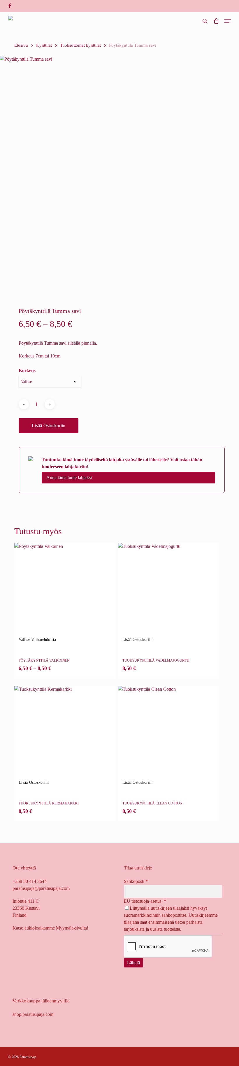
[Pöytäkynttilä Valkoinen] (64, 593)
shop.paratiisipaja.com (33, 1014)
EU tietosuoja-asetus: (145, 901)
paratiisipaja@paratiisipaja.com (41, 888)
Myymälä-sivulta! (72, 927)
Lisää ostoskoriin (48, 425)
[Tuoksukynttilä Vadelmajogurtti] (168, 593)
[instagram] (18, 6)
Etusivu (21, 45)
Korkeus (27, 370)
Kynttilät (44, 45)
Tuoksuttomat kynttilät (80, 45)
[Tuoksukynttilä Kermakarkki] (64, 736)
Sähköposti (136, 881)
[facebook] (9, 6)
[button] (227, 21)
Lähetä (133, 962)
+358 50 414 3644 (30, 881)
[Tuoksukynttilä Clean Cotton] (168, 736)
